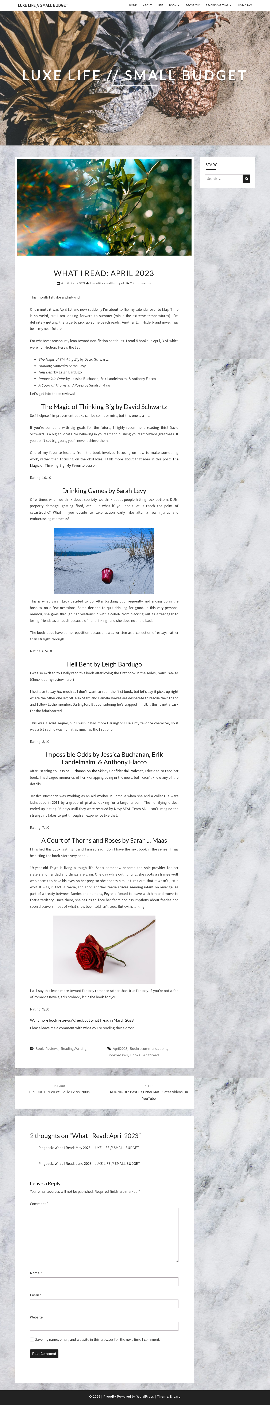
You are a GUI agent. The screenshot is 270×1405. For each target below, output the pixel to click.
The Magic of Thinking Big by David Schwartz (104, 406)
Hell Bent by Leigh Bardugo (104, 664)
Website (36, 1317)
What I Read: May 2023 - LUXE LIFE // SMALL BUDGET (97, 1147)
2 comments (140, 283)
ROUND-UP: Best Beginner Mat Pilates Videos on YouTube (149, 1092)
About (147, 5)
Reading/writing (217, 5)
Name (36, 1272)
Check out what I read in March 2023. (103, 1020)
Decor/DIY (193, 5)
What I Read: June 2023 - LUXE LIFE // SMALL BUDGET (97, 1163)
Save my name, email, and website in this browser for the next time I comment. (97, 1339)
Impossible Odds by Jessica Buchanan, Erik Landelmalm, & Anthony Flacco (104, 758)
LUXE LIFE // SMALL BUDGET (43, 5)
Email (35, 1295)
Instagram (245, 5)
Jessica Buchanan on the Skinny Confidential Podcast (100, 770)
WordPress (145, 1396)
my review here (60, 679)
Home (133, 5)
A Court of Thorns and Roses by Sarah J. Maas (104, 840)
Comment (39, 1203)
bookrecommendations (148, 1048)
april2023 (120, 1048)
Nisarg (175, 1396)
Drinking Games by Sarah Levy (104, 490)
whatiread (151, 1055)
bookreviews (117, 1055)
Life (160, 5)
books (135, 1055)
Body (172, 5)
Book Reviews (46, 1048)
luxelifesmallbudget (107, 283)
